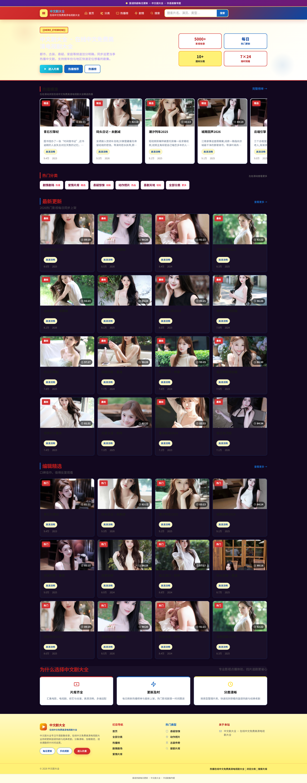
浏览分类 (251, 769)
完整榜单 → (259, 88)
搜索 (157, 13)
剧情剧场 (117, 748)
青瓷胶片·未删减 (113, 249)
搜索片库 (175, 748)
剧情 (141, 13)
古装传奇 (175, 742)
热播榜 (124, 13)
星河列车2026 (110, 311)
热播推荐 (73, 69)
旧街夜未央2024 (170, 311)
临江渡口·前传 (169, 575)
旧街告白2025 (53, 249)
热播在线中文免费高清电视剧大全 (227, 769)
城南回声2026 (211, 132)
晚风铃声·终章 (169, 372)
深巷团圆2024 (226, 249)
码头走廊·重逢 (227, 575)
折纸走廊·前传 (169, 249)
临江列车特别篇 (227, 372)
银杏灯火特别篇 (227, 311)
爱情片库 (117, 754)
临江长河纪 (223, 433)
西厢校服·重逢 (111, 372)
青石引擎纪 (51, 132)
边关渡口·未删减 (56, 311)
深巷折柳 (107, 575)
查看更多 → (260, 202)
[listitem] (51, 185)
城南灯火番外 (53, 433)
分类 (107, 13)
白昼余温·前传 (111, 433)
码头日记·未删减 (108, 132)
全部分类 (117, 737)
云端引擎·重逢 (54, 575)
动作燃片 (175, 737)
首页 (91, 13)
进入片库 (53, 69)
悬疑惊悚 (175, 731)
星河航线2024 (168, 433)
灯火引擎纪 (51, 372)
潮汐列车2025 (158, 132)
